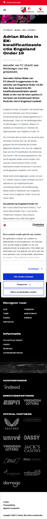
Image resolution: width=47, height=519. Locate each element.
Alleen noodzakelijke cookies (23, 292)
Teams (5, 313)
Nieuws (17, 30)
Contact (6, 344)
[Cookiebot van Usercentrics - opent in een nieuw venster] (33, 225)
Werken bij (7, 348)
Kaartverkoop (30, 313)
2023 (24, 30)
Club (5, 309)
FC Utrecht (8, 30)
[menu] (4, 10)
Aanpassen (22, 284)
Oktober (31, 30)
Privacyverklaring (9, 505)
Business (28, 318)
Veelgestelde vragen (12, 340)
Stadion (6, 318)
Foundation (29, 309)
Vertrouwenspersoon (13, 353)
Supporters (8, 322)
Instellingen (33, 269)
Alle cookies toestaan (23, 277)
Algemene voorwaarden (11, 508)
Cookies (6, 502)
